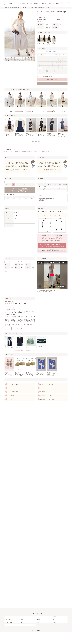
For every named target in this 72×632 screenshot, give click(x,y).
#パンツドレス (18, 151)
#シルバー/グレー (51, 151)
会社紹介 (49, 3)
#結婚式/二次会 (44, 151)
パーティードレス (8, 616)
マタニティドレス (40, 616)
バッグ (22, 622)
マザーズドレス (8, 619)
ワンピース (39, 619)
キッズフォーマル (8, 622)
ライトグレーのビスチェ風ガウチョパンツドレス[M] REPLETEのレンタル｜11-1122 (7, 3)
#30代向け (28, 151)
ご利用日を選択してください (52, 79)
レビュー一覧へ (20, 328)
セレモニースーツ (56, 619)
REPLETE (43, 17)
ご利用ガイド (36, 3)
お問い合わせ (55, 3)
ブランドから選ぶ (29, 3)
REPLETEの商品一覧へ (36, 141)
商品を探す (22, 3)
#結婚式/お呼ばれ (38, 151)
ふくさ (6, 625)
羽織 (38, 622)
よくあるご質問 (43, 3)
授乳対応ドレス (56, 616)
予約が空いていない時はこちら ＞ (52, 51)
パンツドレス (23, 616)
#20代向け (23, 151)
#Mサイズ (32, 151)
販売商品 (23, 625)
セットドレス (23, 619)
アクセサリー (55, 622)
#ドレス (6, 151)
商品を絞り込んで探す (36, 630)
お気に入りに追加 (53, 83)
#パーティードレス (12, 151)
